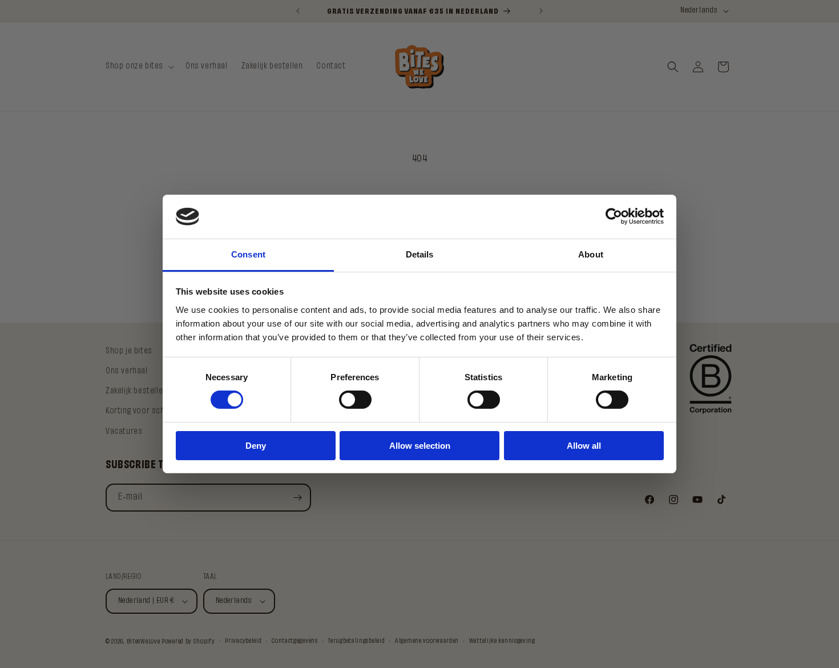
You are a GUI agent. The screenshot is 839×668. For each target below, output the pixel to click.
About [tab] (590, 254)
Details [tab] (420, 254)
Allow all (584, 445)
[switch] (355, 400)
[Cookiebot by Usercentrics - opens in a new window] (614, 216)
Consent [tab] (248, 254)
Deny (255, 445)
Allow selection (419, 445)
